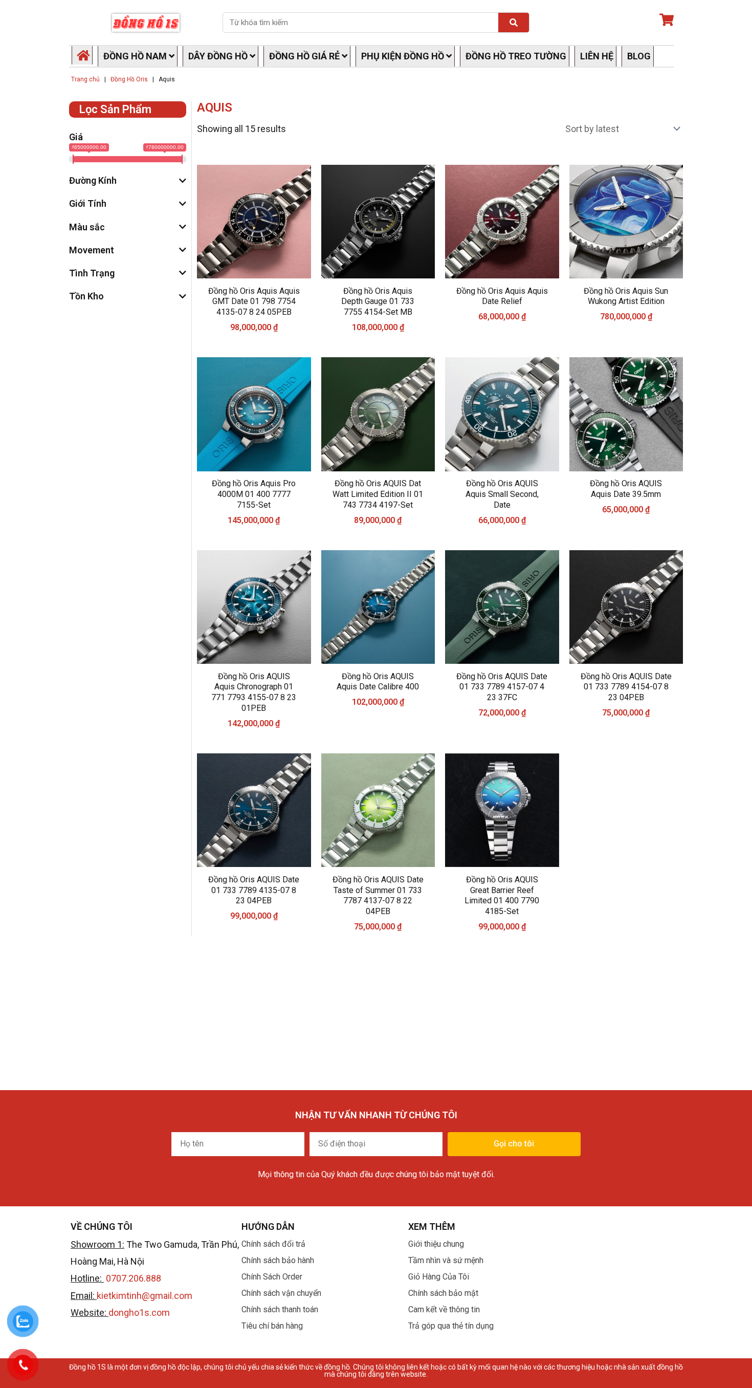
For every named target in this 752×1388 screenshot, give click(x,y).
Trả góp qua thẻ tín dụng (451, 1326)
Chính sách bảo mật (443, 1293)
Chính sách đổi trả (273, 1244)
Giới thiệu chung (436, 1244)
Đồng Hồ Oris (129, 79)
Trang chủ (85, 79)
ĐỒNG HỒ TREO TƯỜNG (516, 56)
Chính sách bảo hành (277, 1260)
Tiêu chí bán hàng (272, 1326)
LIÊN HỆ (596, 56)
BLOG (639, 56)
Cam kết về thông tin (444, 1309)
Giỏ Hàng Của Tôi (438, 1277)
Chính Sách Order (271, 1277)
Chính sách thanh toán (279, 1309)
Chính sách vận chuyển (281, 1293)
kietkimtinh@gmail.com (144, 1295)
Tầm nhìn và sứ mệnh (445, 1260)
